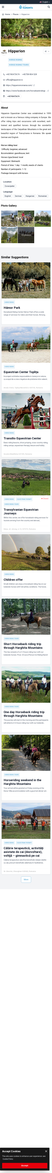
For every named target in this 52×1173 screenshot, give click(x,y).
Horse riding (15, 60)
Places (16, 14)
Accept (24, 1165)
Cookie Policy (8, 1159)
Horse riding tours (19, 65)
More (26, 879)
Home (7, 14)
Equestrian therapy (24, 499)
